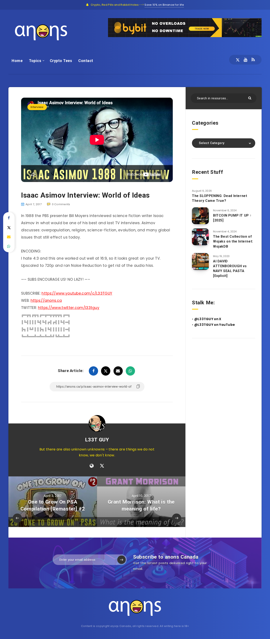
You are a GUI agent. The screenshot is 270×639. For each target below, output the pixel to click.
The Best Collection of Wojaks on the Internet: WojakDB (233, 241)
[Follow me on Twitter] (102, 466)
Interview (37, 107)
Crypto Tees (61, 60)
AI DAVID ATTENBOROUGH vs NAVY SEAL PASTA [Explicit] (230, 268)
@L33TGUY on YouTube (214, 324)
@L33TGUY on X (207, 319)
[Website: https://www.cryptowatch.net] (92, 466)
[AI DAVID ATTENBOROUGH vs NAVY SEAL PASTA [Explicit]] (200, 261)
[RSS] (253, 59)
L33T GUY (97, 440)
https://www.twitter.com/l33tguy (68, 307)
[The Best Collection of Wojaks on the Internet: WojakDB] (200, 236)
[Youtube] (245, 59)
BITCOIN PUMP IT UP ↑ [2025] (232, 217)
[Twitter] (238, 59)
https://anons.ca (46, 300)
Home (17, 60)
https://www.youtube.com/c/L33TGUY (77, 293)
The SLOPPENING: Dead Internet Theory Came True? (219, 198)
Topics (35, 60)
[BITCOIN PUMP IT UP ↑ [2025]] (200, 215)
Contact (85, 60)
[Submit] (250, 98)
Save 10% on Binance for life (164, 5)
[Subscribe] (121, 559)
